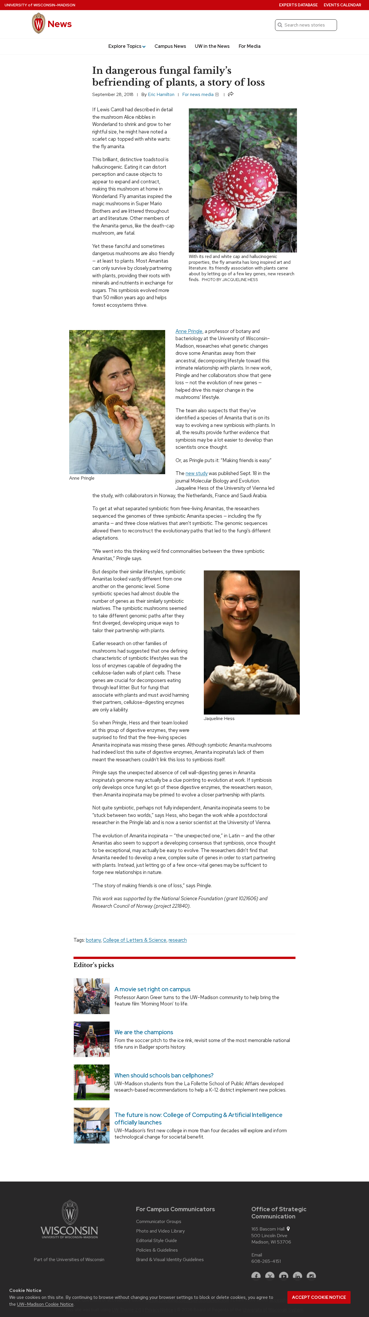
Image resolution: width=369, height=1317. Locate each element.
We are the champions (143, 1032)
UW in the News (212, 46)
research (178, 940)
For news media (198, 94)
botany (93, 940)
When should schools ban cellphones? (164, 1075)
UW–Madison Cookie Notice (45, 1304)
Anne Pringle (189, 331)
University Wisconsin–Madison (40, 5)
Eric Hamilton (161, 94)
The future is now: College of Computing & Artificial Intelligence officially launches (198, 1118)
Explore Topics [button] (125, 46)
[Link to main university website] (69, 1220)
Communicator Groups (158, 1221)
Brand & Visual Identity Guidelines (170, 1260)
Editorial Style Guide (156, 1240)
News (60, 24)
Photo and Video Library (160, 1231)
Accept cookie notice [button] (319, 1297)
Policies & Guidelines (157, 1250)
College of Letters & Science (134, 940)
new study (197, 473)
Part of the (69, 1260)
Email (256, 1255)
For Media (250, 46)
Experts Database (298, 5)
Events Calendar (342, 5)
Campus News (170, 46)
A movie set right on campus (152, 989)
